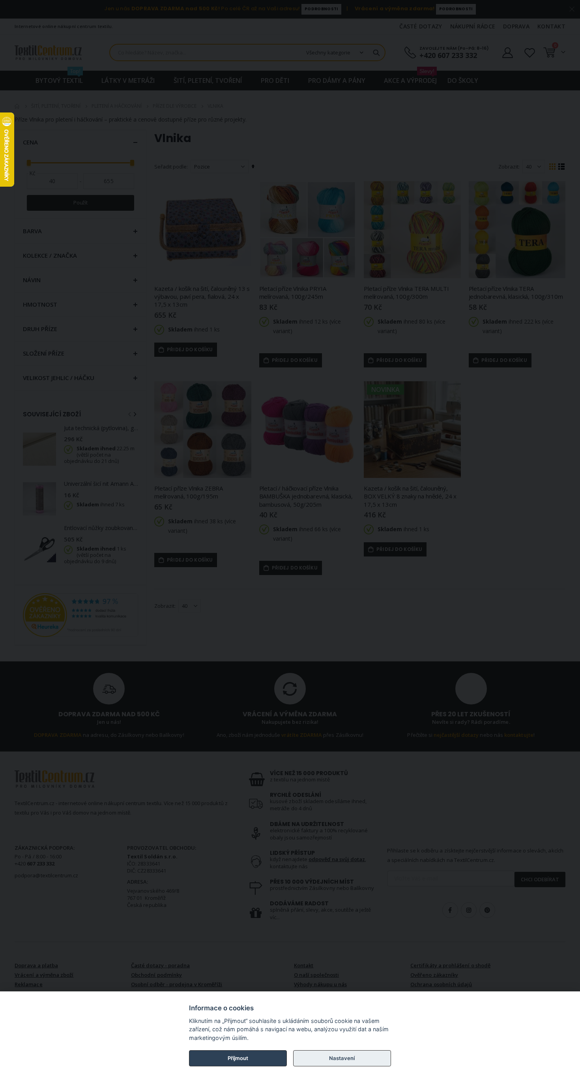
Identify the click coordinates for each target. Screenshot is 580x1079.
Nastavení (342, 1058)
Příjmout (238, 1058)
